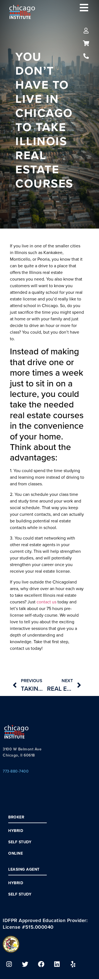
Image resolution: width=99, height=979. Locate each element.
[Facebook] (41, 964)
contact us (46, 602)
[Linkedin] (57, 964)
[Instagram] (9, 964)
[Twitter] (25, 964)
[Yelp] (73, 964)
